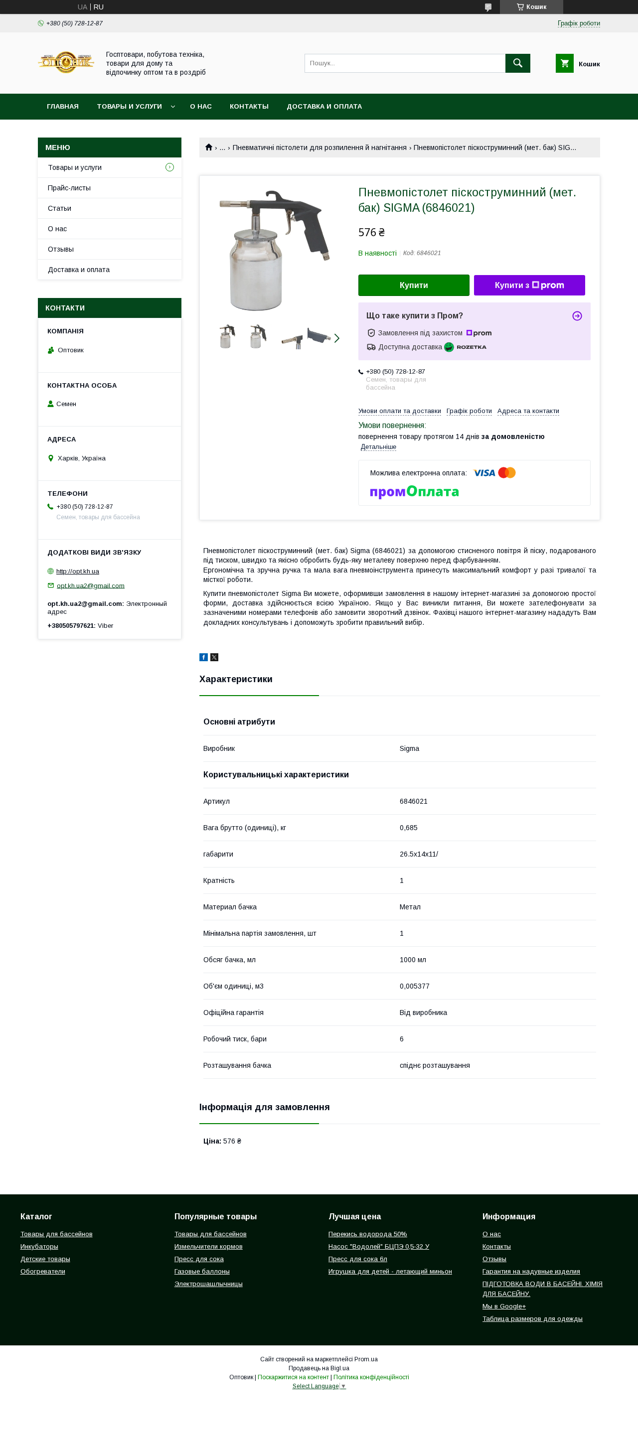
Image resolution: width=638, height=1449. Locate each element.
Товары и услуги (129, 106)
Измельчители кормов (208, 1246)
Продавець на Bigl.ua (319, 1368)
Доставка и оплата (324, 106)
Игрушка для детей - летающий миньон (390, 1271)
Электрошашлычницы (208, 1284)
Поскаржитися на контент (293, 1377)
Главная (63, 106)
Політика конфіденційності (371, 1377)
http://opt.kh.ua (77, 571)
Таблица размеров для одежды (532, 1318)
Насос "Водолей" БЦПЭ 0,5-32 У (378, 1246)
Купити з (512, 285)
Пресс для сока (199, 1259)
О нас (201, 106)
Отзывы (61, 249)
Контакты (249, 106)
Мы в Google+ (504, 1306)
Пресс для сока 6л (357, 1259)
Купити (414, 285)
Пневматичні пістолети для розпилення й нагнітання (320, 147)
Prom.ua (366, 1359)
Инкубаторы (39, 1246)
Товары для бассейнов (56, 1234)
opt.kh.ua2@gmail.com (91, 585)
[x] (214, 659)
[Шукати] (517, 63)
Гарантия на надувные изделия (531, 1271)
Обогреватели (42, 1271)
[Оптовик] (66, 81)
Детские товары (45, 1259)
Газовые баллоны (202, 1271)
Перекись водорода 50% (367, 1234)
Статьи (59, 208)
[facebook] (203, 659)
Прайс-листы (69, 188)
